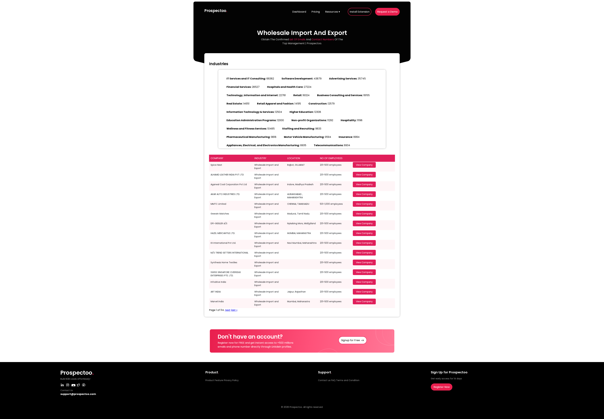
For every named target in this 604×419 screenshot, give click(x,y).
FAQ (333, 380)
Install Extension (359, 12)
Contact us (324, 380)
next (227, 310)
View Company (364, 164)
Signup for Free (350, 340)
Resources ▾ (332, 12)
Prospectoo (215, 10)
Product (209, 380)
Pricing (315, 12)
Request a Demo (387, 12)
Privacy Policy (231, 380)
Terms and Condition (347, 380)
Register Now (441, 387)
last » (234, 310)
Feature (219, 380)
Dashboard (299, 12)
